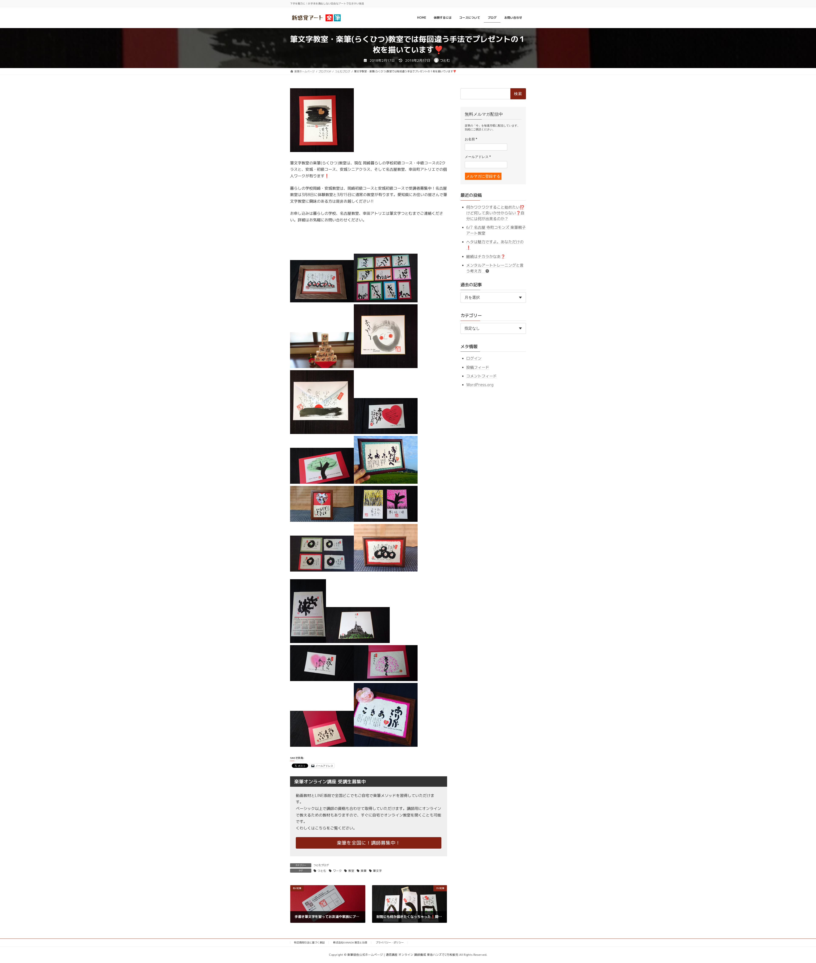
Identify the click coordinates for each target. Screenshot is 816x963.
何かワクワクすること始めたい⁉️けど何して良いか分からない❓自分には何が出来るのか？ (495, 213)
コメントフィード (481, 376)
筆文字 (377, 871)
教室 (351, 871)
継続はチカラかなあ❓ (485, 256)
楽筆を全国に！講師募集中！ (368, 842)
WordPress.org (479, 385)
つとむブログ (321, 865)
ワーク (337, 871)
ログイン (474, 358)
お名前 (471, 139)
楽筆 (364, 871)
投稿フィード (477, 367)
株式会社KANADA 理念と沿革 (350, 942)
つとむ (321, 871)
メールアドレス (478, 157)
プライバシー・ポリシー (390, 942)
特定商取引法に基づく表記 (309, 942)
